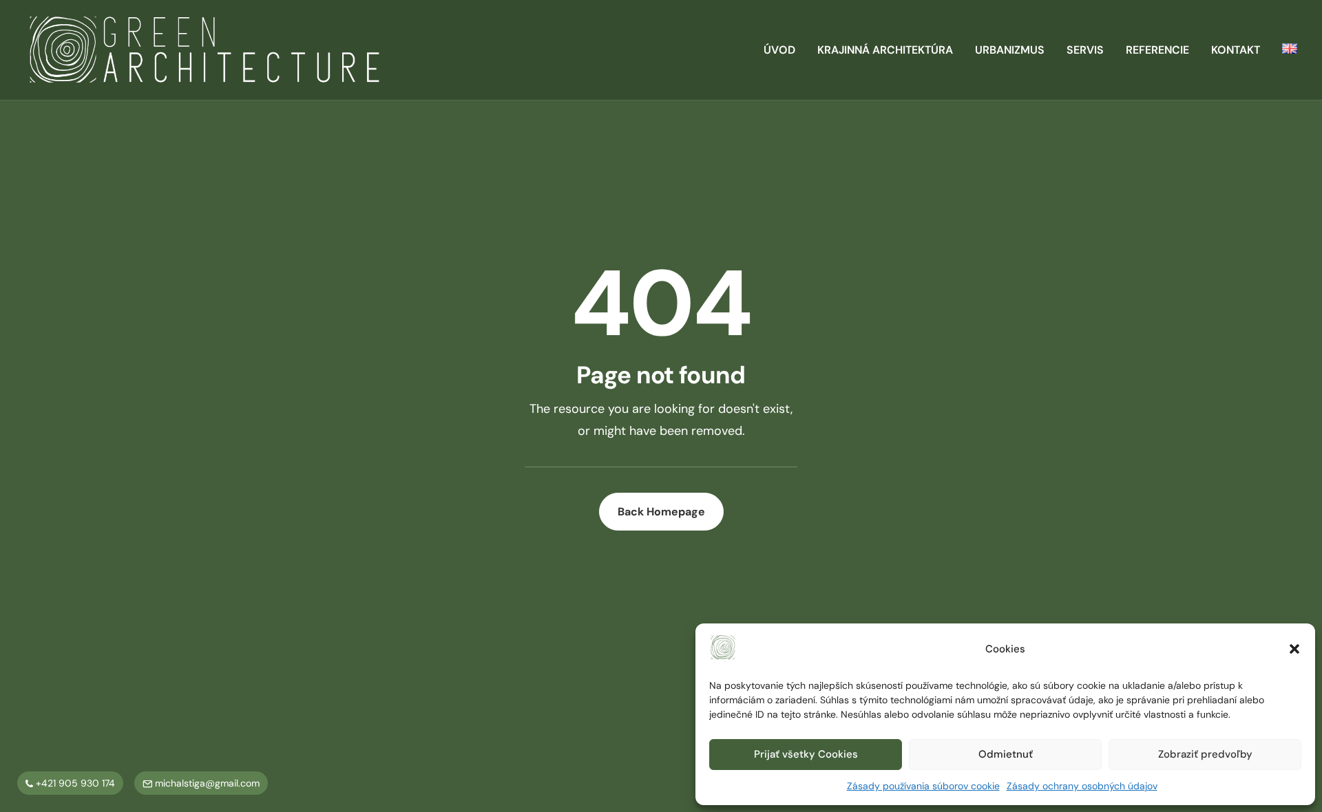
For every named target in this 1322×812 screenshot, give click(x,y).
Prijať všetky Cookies (806, 754)
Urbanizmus (1010, 50)
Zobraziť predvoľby (1205, 754)
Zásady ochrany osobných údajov (1082, 786)
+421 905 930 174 (74, 783)
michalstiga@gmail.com (206, 783)
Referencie (1157, 50)
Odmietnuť (1005, 754)
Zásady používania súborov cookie (923, 786)
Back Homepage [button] (661, 511)
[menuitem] (784, 50)
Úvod (779, 50)
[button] (1294, 649)
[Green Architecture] (204, 50)
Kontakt (1235, 50)
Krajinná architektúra (885, 50)
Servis (1085, 50)
